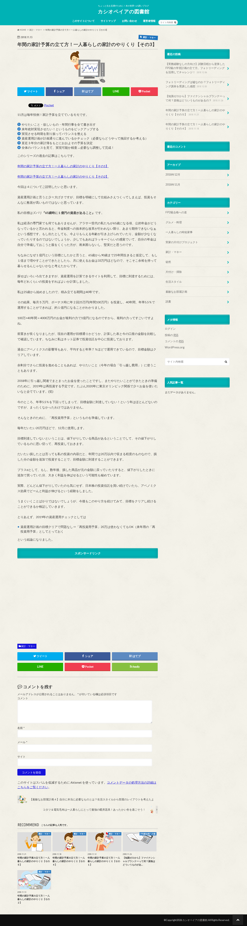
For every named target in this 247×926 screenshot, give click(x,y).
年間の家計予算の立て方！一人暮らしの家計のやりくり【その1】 (63, 166)
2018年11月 (173, 184)
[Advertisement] (87, 598)
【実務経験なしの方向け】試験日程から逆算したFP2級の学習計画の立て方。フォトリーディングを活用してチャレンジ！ (195, 68)
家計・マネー (28, 646)
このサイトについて (83, 20)
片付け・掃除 (174, 271)
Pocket (49, 105)
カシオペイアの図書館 (123, 11)
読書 (168, 301)
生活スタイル (174, 281)
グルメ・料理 (174, 222)
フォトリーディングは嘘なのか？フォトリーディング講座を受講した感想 (195, 84)
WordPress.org (174, 347)
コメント (22, 698)
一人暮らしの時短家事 (179, 232)
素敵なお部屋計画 (176, 291)
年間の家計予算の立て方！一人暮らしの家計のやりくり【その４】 (195, 126)
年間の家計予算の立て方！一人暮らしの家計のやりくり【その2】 (63, 176)
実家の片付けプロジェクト (182, 242)
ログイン (170, 328)
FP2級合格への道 (176, 212)
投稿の (171, 335)
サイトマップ (108, 20)
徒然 (168, 261)
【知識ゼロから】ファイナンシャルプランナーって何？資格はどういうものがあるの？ (195, 98)
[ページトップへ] (238, 919)
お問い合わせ (129, 20)
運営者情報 (149, 20)
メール (22, 742)
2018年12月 (173, 174)
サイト (21, 756)
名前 (21, 727)
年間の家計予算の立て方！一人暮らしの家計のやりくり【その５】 (195, 112)
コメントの (174, 341)
